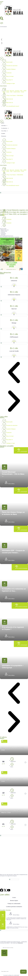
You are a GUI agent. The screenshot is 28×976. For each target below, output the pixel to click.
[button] (14, 39)
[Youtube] (8, 890)
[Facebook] (1, 890)
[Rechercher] (4, 953)
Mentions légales (14, 900)
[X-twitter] (5, 890)
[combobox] (8, 948)
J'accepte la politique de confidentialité (11, 975)
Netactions (20, 943)
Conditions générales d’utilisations (14, 906)
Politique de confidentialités (14, 903)
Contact (14, 897)
